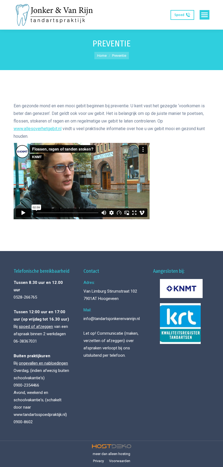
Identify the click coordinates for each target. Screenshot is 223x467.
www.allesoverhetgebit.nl (37, 128)
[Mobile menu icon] (204, 15)
